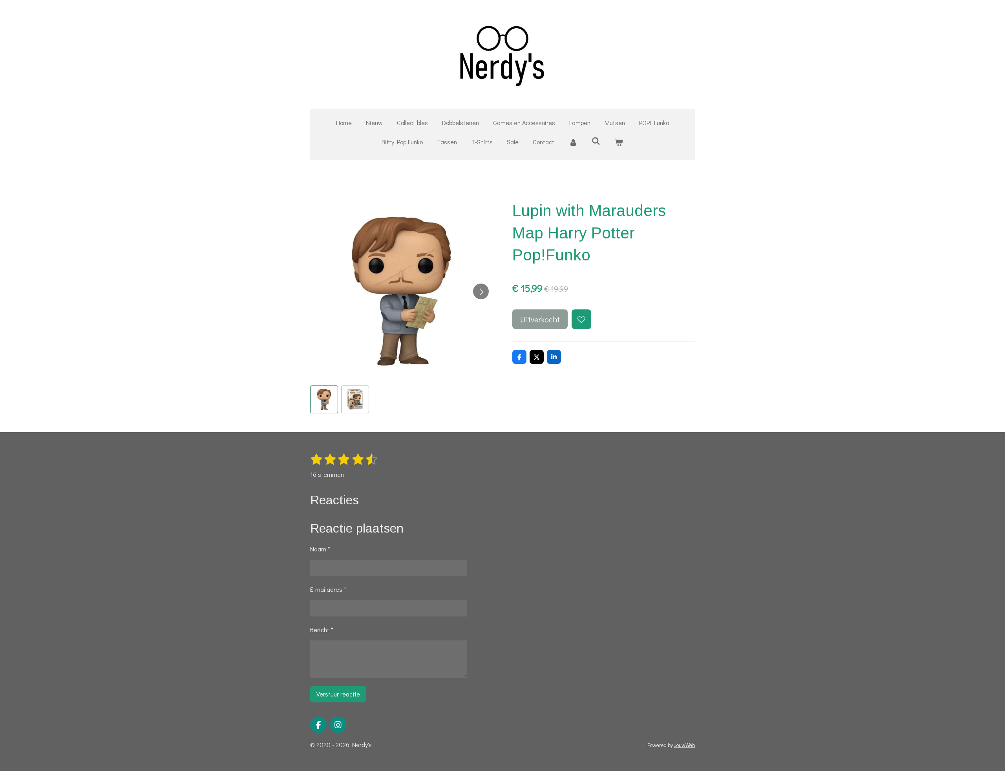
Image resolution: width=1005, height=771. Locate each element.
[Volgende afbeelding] (481, 291)
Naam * (320, 549)
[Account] (572, 142)
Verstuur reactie (338, 694)
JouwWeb (684, 745)
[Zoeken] (596, 141)
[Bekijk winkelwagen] (618, 142)
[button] (324, 399)
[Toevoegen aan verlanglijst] (581, 319)
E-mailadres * (328, 589)
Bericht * (321, 630)
